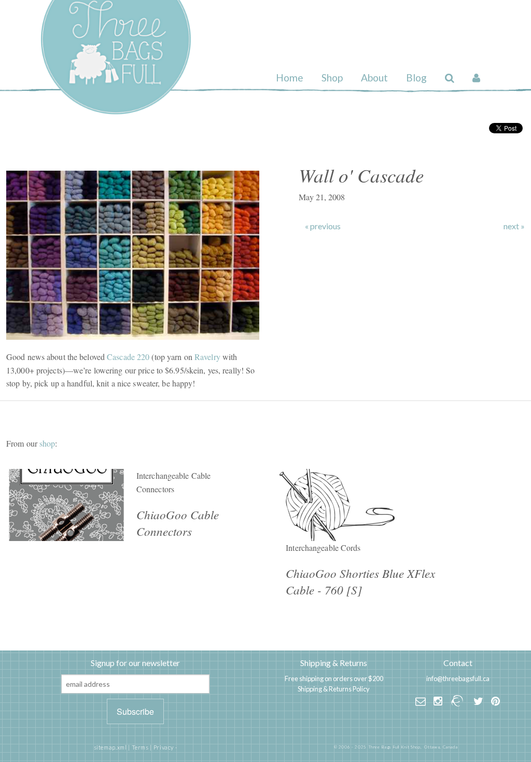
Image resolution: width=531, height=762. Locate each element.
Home (289, 78)
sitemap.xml (110, 747)
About (374, 78)
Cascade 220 (128, 356)
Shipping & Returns (333, 663)
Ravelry (207, 356)
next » (514, 226)
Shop (332, 78)
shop (47, 443)
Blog (416, 78)
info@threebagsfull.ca (458, 678)
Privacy (163, 747)
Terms (140, 747)
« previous (323, 226)
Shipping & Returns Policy (334, 689)
